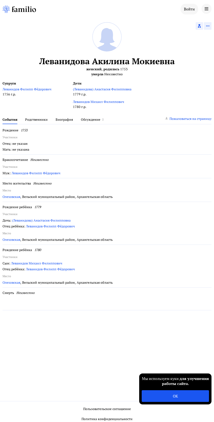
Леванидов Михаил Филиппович (98, 101)
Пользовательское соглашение (107, 409)
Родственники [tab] (36, 119)
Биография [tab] (64, 119)
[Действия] (207, 26)
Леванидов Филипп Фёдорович (27, 89)
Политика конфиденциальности (107, 419)
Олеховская (11, 196)
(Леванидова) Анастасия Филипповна (102, 89)
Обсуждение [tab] (90, 119)
